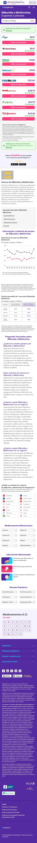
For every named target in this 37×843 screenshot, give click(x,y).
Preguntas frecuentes (10, 222)
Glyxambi (23, 535)
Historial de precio (9, 219)
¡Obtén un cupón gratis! (18, 42)
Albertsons (9, 513)
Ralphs (8, 510)
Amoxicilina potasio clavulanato (8, 592)
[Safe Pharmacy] (8, 793)
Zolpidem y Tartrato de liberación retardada (8, 602)
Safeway (25, 510)
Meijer (25, 513)
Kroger (25, 495)
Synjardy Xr (6, 540)
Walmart (8, 498)
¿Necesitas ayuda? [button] (10, 661)
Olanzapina (6, 597)
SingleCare (10, 835)
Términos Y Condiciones (9, 807)
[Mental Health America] (30, 783)
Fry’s (7, 507)
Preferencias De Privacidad (10, 812)
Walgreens (9, 495)
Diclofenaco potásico (26, 592)
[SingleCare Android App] (17, 676)
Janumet (5, 530)
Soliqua (22, 540)
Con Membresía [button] (30, 39)
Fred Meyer (26, 504)
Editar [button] (32, 21)
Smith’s (8, 504)
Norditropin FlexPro (26, 602)
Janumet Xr (5, 535)
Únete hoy (9, 31)
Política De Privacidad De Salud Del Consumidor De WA (13, 816)
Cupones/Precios (9, 215)
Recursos (6, 226)
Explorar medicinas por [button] (11, 656)
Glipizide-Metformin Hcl (26, 545)
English (4, 804)
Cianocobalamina (26, 597)
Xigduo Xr (23, 530)
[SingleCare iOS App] (6, 676)
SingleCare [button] (6, 646)
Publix (8, 516)
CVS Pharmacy (27, 498)
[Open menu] (34, 7)
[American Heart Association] (30, 788)
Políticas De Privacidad (9, 810)
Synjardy (5, 545)
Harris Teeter (27, 507)
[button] (18, 21)
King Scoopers (27, 501)
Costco (25, 516)
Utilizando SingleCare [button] (10, 651)
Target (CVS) (9, 501)
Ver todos (6, 618)
